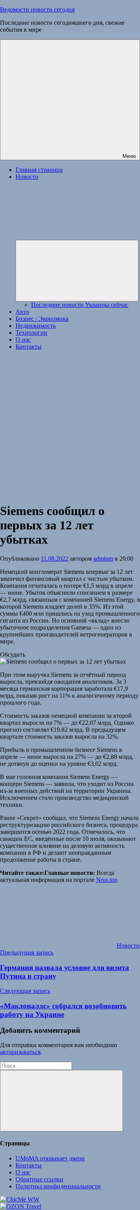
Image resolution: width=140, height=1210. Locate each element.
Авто (22, 311)
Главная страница (39, 169)
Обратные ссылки (39, 1179)
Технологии (31, 332)
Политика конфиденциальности (58, 1186)
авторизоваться (20, 1052)
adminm (103, 558)
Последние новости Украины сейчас (79, 304)
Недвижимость (36, 325)
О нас (23, 339)
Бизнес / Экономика (42, 318)
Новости (128, 945)
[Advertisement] (70, 426)
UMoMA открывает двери (50, 1158)
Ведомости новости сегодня (37, 9)
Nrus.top (106, 879)
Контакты (29, 346)
